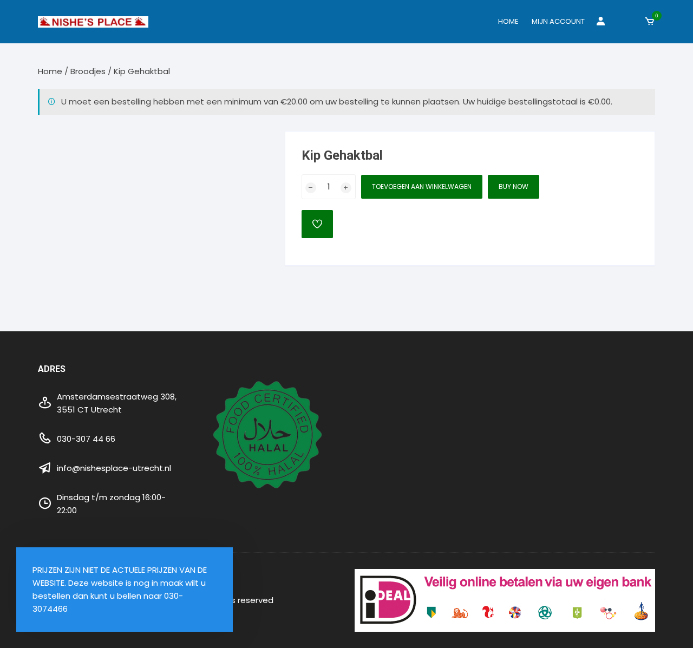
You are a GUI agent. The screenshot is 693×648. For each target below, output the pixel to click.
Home (508, 21)
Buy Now (513, 186)
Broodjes (88, 71)
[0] (649, 21)
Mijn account (558, 21)
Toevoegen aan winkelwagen (422, 186)
